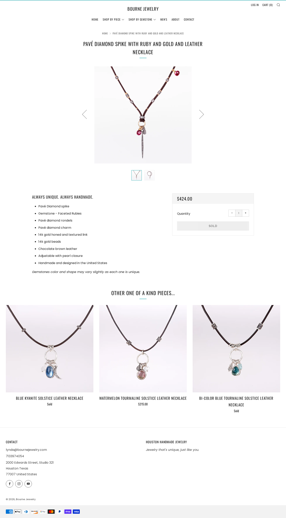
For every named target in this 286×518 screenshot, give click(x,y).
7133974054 (15, 456)
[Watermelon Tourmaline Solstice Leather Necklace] (143, 348)
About (176, 19)
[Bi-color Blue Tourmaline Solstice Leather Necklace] (236, 348)
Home (95, 19)
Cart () (267, 5)
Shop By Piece (112, 19)
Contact (189, 19)
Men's (163, 19)
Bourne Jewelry (143, 8)
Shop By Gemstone (140, 19)
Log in (255, 5)
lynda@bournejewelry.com (26, 450)
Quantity (183, 213)
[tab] (136, 175)
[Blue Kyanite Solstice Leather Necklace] (49, 348)
